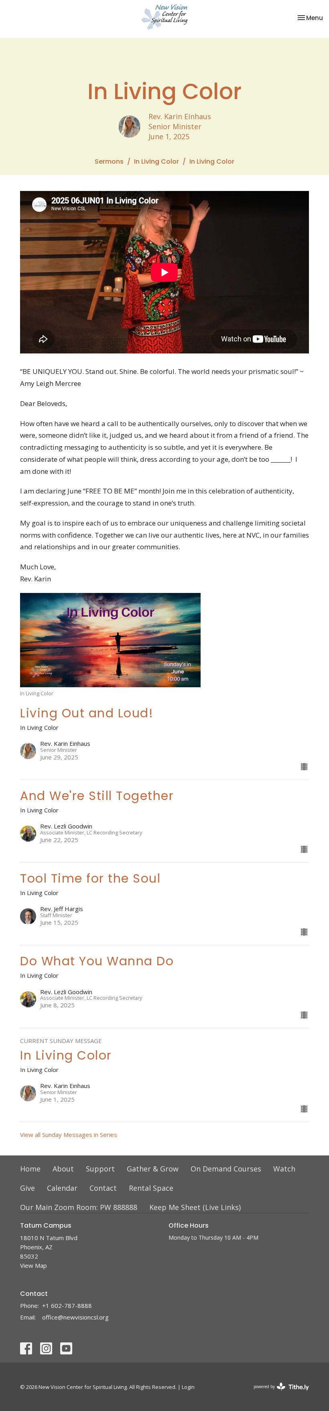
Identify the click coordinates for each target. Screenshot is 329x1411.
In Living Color (156, 161)
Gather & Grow (153, 1168)
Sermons (109, 161)
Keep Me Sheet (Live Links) (195, 1207)
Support (100, 1168)
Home (30, 1168)
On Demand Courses (226, 1168)
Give (27, 1188)
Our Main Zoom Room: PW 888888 (78, 1207)
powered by (277, 1393)
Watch (284, 1168)
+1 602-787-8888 (67, 1305)
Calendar (62, 1188)
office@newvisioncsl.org (75, 1317)
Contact (103, 1188)
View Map (33, 1265)
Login (188, 1387)
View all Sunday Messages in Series (68, 1135)
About (63, 1168)
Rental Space (151, 1188)
